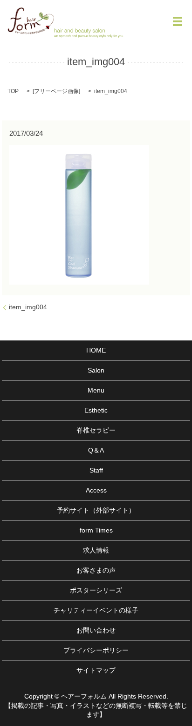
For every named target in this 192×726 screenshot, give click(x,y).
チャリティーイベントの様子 (96, 610)
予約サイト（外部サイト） (96, 510)
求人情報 (96, 550)
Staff (96, 470)
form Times (96, 530)
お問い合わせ (96, 630)
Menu (96, 390)
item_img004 (28, 307)
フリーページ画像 (56, 91)
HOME (96, 350)
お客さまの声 (96, 570)
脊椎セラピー (96, 430)
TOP (13, 91)
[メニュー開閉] (177, 21)
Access (96, 490)
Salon (96, 370)
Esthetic (96, 410)
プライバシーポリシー (96, 650)
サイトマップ (96, 670)
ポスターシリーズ (96, 590)
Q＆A (96, 450)
